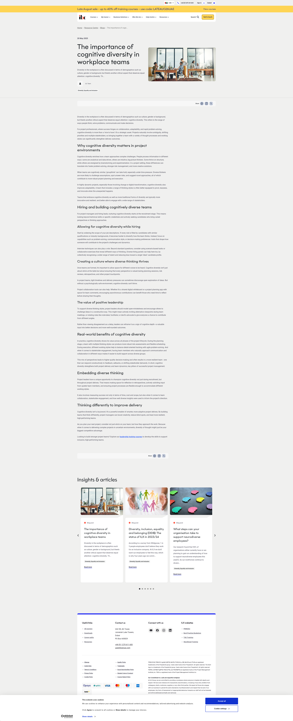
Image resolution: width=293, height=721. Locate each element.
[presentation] (78, 535)
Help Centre (150, 17)
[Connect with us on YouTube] (151, 630)
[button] (139, 589)
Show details (87, 716)
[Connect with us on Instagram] (164, 630)
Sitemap (86, 662)
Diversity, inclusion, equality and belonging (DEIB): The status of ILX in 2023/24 (146, 532)
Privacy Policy (88, 673)
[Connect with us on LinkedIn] (170, 630)
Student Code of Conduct (125, 673)
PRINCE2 (187, 629)
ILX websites (187, 623)
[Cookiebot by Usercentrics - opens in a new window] (67, 716)
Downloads (88, 633)
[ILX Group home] (82, 17)
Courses (93, 17)
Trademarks (121, 666)
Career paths (89, 637)
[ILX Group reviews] (87, 692)
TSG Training (188, 637)
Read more (88, 567)
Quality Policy (121, 662)
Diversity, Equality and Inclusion (88, 90)
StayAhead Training (191, 642)
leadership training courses (131, 437)
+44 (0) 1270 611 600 (187, 3)
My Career (105, 17)
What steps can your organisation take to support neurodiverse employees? (186, 534)
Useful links (87, 666)
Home (79, 28)
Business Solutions (120, 17)
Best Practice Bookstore (192, 633)
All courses (88, 629)
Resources (163, 17)
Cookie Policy (88, 677)
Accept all (222, 701)
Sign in (199, 3)
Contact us (120, 623)
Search (193, 17)
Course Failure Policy (123, 677)
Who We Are (136, 17)
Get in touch (207, 17)
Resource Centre (91, 28)
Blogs (102, 28)
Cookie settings (220, 708)
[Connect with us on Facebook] (157, 630)
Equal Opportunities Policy (125, 669)
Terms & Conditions (90, 669)
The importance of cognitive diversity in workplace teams (97, 532)
